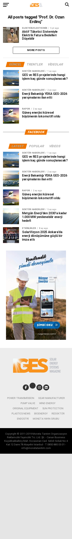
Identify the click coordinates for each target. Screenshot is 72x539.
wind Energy (47, 403)
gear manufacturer (51, 398)
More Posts (36, 50)
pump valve (28, 403)
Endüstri (23, 418)
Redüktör (58, 413)
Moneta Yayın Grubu (46, 418)
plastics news (21, 413)
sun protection (52, 408)
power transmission (20, 398)
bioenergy (41, 413)
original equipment (25, 408)
